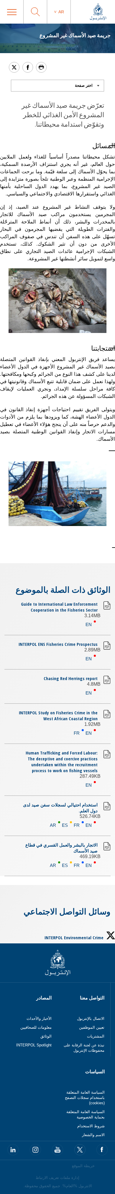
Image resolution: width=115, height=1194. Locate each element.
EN (89, 624)
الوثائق (46, 1036)
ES (65, 825)
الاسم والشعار (93, 1135)
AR (53, 825)
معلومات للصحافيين (36, 1027)
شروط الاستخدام (91, 1126)
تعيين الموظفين (91, 1027)
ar (61, 11)
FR (77, 733)
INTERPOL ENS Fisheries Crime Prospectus (58, 644)
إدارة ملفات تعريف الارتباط (57, 1177)
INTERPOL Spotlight (34, 1045)
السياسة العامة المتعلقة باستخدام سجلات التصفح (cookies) (85, 1097)
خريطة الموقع (83, 1166)
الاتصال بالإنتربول (90, 1018)
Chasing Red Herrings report (71, 678)
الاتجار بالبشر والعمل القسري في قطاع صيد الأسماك (61, 848)
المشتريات (95, 1036)
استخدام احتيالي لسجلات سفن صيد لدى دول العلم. (60, 808)
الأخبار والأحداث (39, 1018)
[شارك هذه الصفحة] (27, 67)
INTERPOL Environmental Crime (74, 937)
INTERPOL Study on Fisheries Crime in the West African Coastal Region (58, 715)
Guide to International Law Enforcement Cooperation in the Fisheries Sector (59, 607)
